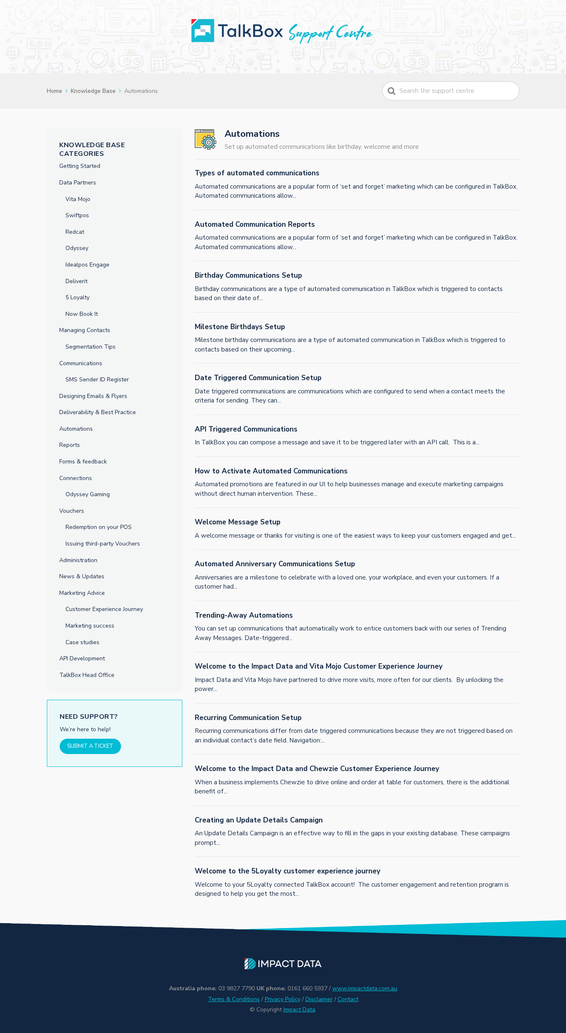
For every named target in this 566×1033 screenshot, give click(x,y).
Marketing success (89, 626)
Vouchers (71, 511)
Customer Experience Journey (104, 609)
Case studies (82, 642)
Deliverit (76, 281)
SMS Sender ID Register (97, 379)
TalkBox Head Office (86, 675)
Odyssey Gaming (87, 494)
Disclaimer (319, 999)
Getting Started (79, 166)
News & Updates (81, 576)
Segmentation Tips (90, 347)
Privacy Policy (282, 999)
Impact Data (299, 1010)
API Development (82, 658)
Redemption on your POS (98, 527)
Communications (80, 363)
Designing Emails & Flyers (93, 396)
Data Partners (77, 183)
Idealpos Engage (87, 265)
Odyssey (76, 248)
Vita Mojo (77, 199)
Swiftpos (77, 215)
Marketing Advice (82, 593)
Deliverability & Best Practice (97, 412)
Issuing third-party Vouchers (102, 544)
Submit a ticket (90, 746)
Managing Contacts (84, 330)
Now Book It (81, 314)
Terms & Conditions (234, 999)
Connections (75, 478)
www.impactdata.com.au (364, 988)
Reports (69, 445)
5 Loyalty (77, 297)
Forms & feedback (83, 462)
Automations (76, 429)
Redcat (74, 232)
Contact (348, 999)
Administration (78, 560)
